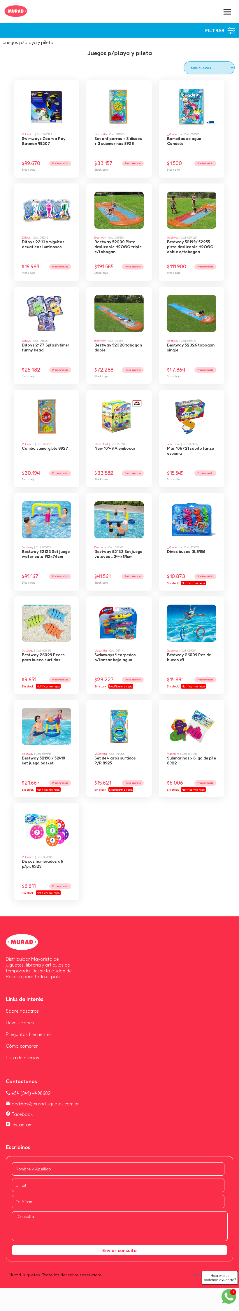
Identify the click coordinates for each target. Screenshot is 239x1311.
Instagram (21, 1125)
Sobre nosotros (22, 1011)
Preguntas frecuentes (29, 1034)
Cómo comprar (22, 1046)
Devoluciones (20, 1022)
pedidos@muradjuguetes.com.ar (44, 1104)
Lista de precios (22, 1057)
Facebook (21, 1114)
